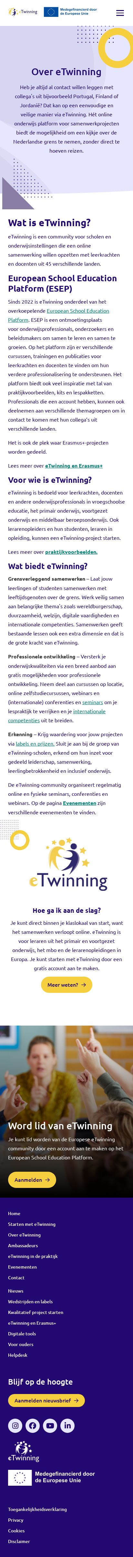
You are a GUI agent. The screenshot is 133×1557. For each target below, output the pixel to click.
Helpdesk (17, 1355)
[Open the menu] (120, 12)
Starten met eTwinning (32, 1224)
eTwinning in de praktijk (33, 1256)
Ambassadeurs (23, 1245)
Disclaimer (19, 1541)
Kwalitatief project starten (35, 1312)
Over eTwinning (24, 1234)
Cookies (16, 1530)
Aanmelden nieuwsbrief (43, 1400)
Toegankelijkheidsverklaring (37, 1509)
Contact (16, 1277)
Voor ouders (20, 1344)
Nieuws (15, 1291)
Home (14, 1213)
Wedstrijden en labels (30, 1301)
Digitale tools (22, 1333)
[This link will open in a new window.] (15, 1426)
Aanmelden (28, 1180)
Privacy (15, 1520)
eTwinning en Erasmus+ (32, 1323)
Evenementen (22, 1267)
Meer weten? (62, 985)
